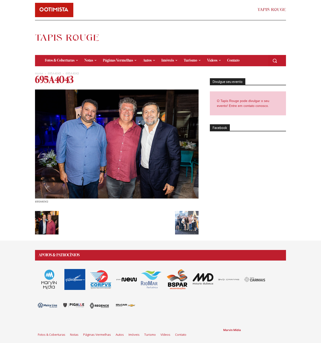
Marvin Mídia (232, 330)
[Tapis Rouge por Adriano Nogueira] (71, 37)
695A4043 (54, 73)
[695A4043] (117, 197)
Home (39, 73)
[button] (274, 60)
